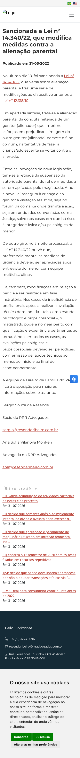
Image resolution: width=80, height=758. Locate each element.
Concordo (21, 737)
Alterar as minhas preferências (35, 744)
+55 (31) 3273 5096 (22, 639)
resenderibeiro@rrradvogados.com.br (36, 646)
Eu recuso (43, 737)
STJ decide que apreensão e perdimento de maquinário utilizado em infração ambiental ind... (36, 537)
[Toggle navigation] (71, 15)
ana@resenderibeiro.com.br (27, 467)
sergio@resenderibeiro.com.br (30, 430)
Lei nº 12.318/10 (15, 100)
